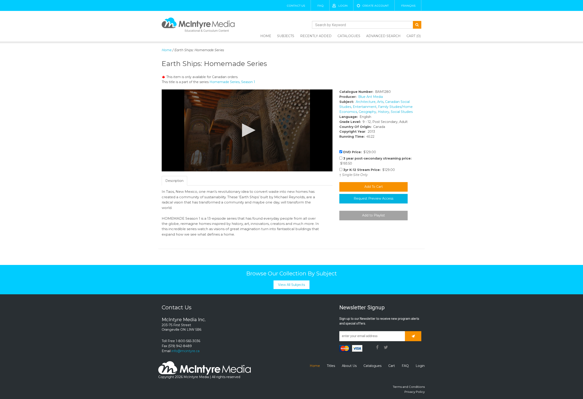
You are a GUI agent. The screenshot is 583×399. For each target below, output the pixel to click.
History (383, 112)
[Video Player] (247, 130)
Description (174, 181)
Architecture (366, 102)
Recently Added (316, 36)
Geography (367, 112)
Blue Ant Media (370, 97)
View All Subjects (291, 285)
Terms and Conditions (409, 387)
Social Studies (402, 112)
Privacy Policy (414, 392)
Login (343, 5)
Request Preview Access (373, 198)
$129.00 (359, 152)
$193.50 (375, 160)
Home (265, 36)
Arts (380, 102)
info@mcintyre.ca (185, 351)
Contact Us (296, 5)
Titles (331, 366)
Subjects (285, 36)
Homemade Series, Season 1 (232, 82)
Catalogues (349, 36)
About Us (349, 366)
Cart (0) (414, 36)
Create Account (375, 5)
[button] (247, 130)
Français (408, 5)
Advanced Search (383, 36)
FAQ (320, 5)
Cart (391, 366)
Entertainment (364, 107)
